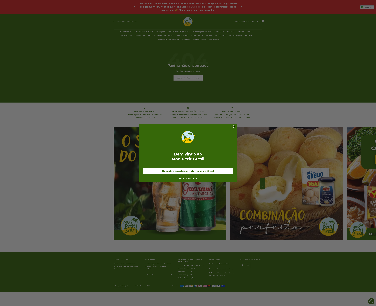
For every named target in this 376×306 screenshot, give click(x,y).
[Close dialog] (234, 126)
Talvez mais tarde (188, 178)
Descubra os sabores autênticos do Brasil (188, 171)
